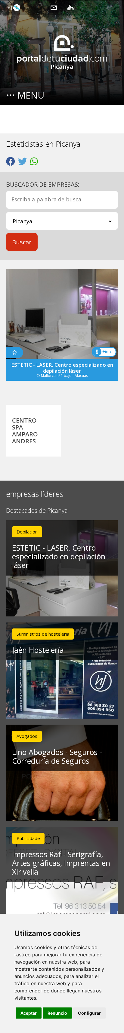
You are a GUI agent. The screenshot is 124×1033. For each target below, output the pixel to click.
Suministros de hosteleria (43, 634)
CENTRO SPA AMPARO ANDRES (25, 430)
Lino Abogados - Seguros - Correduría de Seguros (57, 756)
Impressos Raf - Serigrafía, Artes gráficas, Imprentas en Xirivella (61, 863)
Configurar (89, 1013)
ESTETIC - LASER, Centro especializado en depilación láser (58, 556)
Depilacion (27, 532)
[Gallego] (13, 8)
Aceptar (28, 1013)
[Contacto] (53, 7)
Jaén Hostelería (38, 650)
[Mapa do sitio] (70, 7)
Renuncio (57, 1013)
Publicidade (28, 838)
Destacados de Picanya (37, 511)
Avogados (27, 736)
